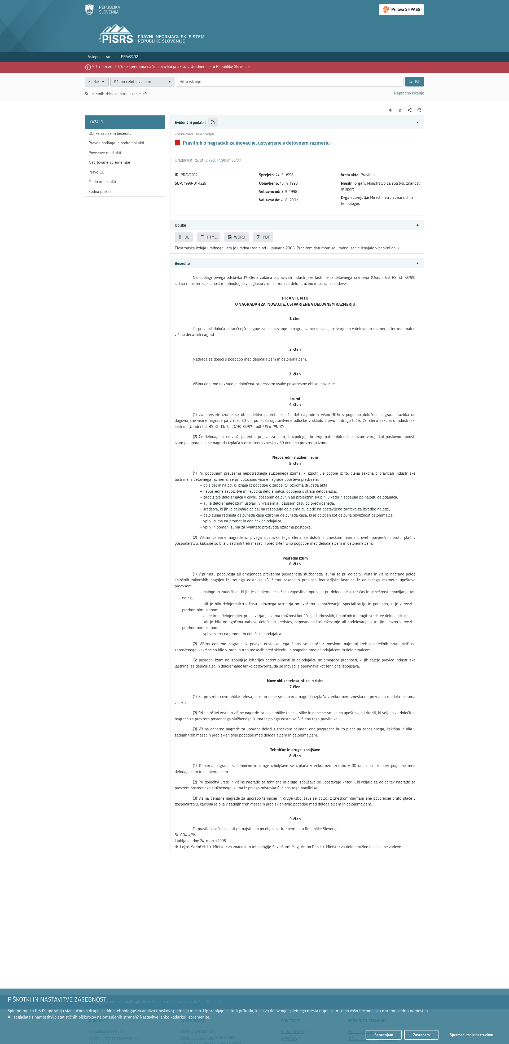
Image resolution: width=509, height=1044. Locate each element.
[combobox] (142, 82)
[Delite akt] (410, 110)
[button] (297, 122)
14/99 (221, 160)
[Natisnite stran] (419, 110)
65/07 (236, 160)
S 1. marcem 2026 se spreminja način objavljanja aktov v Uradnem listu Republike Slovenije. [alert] (171, 66)
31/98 (210, 160)
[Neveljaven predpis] (177, 142)
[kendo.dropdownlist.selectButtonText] (169, 81)
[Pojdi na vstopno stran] (102, 14)
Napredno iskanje (409, 93)
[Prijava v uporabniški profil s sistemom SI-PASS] (401, 9)
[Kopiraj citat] (213, 122)
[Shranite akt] (400, 110)
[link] (100, 57)
